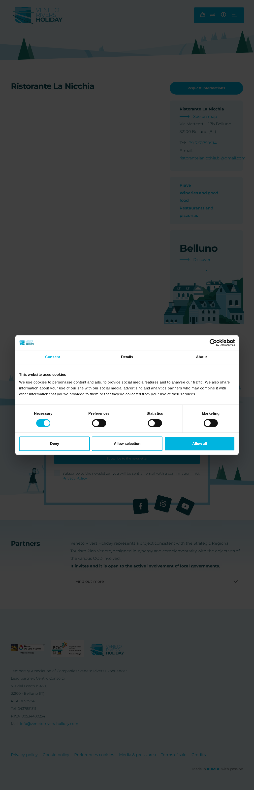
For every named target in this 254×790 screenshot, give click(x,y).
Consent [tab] (52, 357)
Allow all (199, 443)
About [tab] (201, 357)
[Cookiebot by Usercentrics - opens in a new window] (213, 342)
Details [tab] (127, 357)
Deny (54, 443)
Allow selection (127, 443)
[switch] (99, 423)
